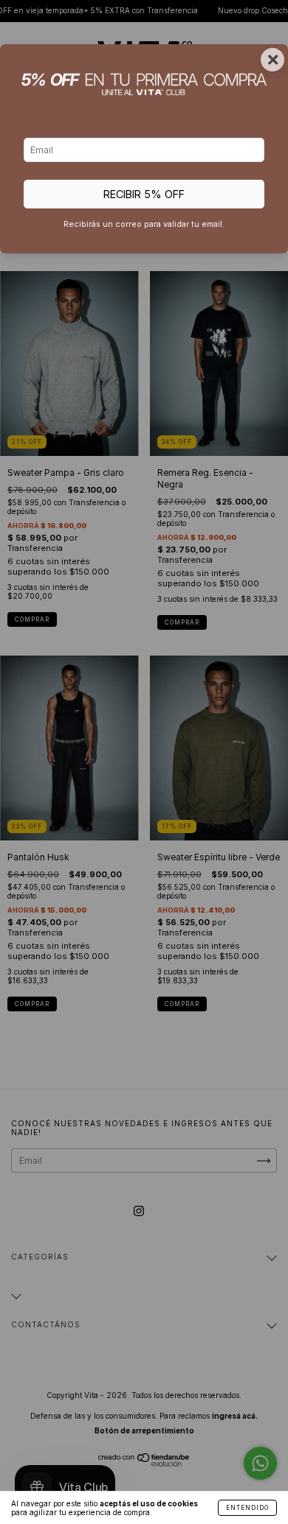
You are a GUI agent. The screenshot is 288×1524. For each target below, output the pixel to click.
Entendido (247, 1507)
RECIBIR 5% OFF (144, 194)
